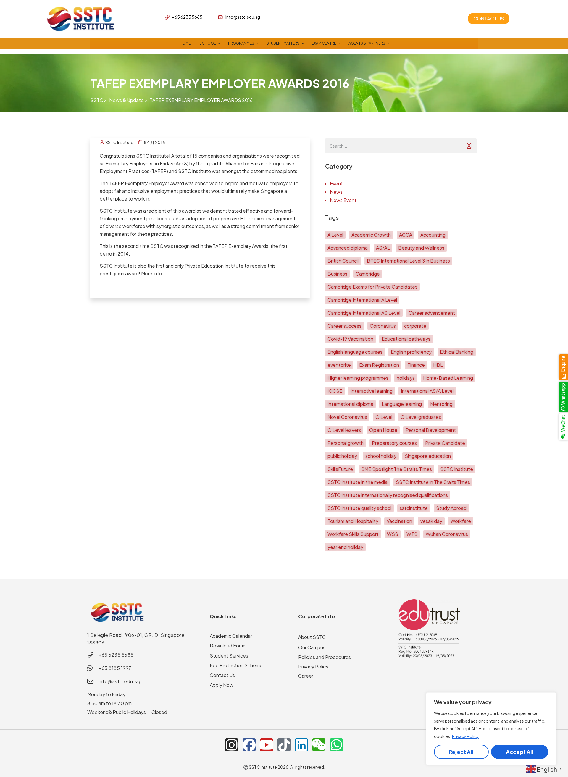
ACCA (405, 235)
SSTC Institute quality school (359, 508)
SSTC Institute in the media (357, 482)
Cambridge (368, 274)
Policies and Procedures (324, 657)
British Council (343, 261)
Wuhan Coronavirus (447, 534)
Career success (344, 326)
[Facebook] (249, 744)
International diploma (350, 404)
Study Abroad (451, 508)
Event (336, 183)
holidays (406, 378)
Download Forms (228, 645)
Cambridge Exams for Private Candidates (372, 287)
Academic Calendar (231, 636)
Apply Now (221, 685)
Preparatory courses (394, 443)
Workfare (461, 521)
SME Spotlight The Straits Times (396, 469)
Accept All (519, 751)
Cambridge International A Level (362, 300)
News (336, 192)
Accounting (433, 235)
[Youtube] (266, 744)
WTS (411, 534)
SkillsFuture (340, 469)
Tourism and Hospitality (352, 521)
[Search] (469, 145)
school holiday (380, 456)
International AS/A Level (427, 391)
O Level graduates (421, 417)
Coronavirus (383, 326)
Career (305, 676)
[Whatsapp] (336, 744)
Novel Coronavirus (347, 417)
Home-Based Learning (448, 378)
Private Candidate (445, 443)
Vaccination (399, 521)
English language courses (355, 352)
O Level (383, 417)
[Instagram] (231, 744)
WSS (392, 534)
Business (337, 274)
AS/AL (383, 248)
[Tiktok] (284, 744)
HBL (438, 365)
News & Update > (128, 100)
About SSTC (312, 637)
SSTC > (98, 100)
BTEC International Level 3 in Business (408, 261)
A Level (335, 235)
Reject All (461, 751)
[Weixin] (318, 744)
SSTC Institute (456, 469)
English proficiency (411, 352)
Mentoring (441, 404)
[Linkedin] (301, 744)
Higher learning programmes (357, 378)
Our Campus (311, 647)
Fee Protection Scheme (236, 665)
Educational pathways (406, 339)
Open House (383, 430)
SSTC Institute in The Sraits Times (433, 482)
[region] (491, 728)
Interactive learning (372, 391)
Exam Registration (379, 365)
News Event (343, 200)
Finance (416, 365)
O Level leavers (344, 430)
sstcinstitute (414, 508)
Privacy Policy (465, 736)
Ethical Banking (456, 352)
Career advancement (432, 313)
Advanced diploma (347, 248)
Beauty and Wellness (421, 248)
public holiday (342, 456)
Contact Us (222, 675)
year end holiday (345, 547)
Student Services (229, 655)
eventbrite (339, 365)
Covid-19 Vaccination (350, 339)
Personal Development (431, 430)
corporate (415, 326)
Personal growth (345, 443)
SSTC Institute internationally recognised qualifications (387, 495)
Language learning (402, 404)
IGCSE (334, 391)
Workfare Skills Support (353, 534)
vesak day (431, 521)
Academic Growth (371, 235)
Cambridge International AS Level (363, 313)
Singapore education (428, 456)
